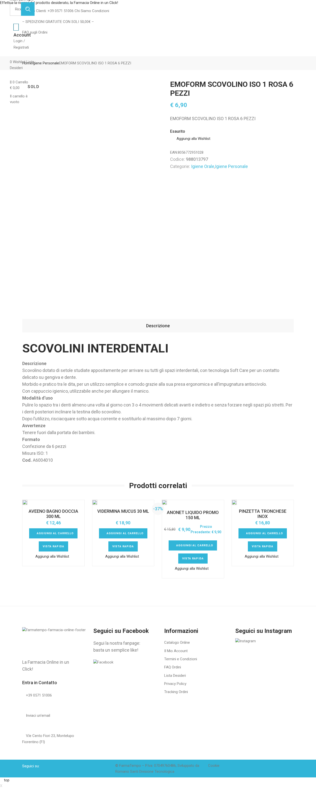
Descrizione (158, 325)
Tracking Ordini (176, 692)
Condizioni (100, 11)
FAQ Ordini (172, 667)
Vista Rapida (53, 546)
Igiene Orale (202, 166)
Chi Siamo (82, 11)
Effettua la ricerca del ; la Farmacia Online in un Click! (59, 2)
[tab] (158, 325)
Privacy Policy (175, 683)
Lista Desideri (175, 675)
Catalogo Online (177, 642)
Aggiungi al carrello (55, 533)
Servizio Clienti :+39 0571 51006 (48, 11)
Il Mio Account (176, 651)
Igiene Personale (231, 166)
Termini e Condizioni (180, 659)
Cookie (213, 765)
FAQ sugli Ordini (34, 32)
